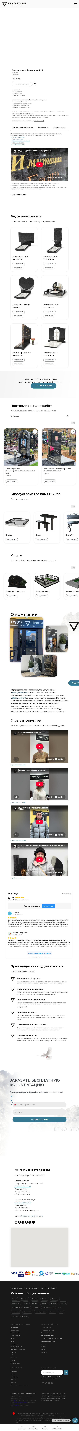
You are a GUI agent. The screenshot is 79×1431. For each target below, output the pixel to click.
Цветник (13, 1360)
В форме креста (15, 1333)
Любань (63, 1303)
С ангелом (13, 1352)
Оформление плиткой (47, 1330)
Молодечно (16, 1307)
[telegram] (22, 1222)
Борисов (35, 1299)
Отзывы (13, 1374)
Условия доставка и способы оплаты (51, 1338)
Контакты (13, 1382)
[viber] (19, 1222)
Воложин (55, 1299)
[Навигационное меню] (75, 4)
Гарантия (13, 1379)
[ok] (29, 1222)
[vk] (33, 1222)
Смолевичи (15, 1312)
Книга (12, 1341)
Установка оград (43, 591)
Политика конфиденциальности (20, 1385)
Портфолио (14, 1371)
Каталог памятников (20, 1324)
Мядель (26, 1307)
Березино (24, 1299)
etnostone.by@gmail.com (31, 1216)
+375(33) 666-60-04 (19, 698)
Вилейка (44, 1299)
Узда (61, 1312)
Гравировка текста (18, 139)
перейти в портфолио (18, 765)
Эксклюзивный (15, 1363)
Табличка (13, 1355)
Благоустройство (49, 1324)
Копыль (34, 1303)
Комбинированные (16, 1346)
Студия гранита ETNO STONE (49, 1393)
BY (15, 1400)
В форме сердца (15, 1335)
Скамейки (70, 535)
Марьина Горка (47, 1307)
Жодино (24, 1316)
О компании (16, 1368)
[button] (43, 386)
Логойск (53, 1303)
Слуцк (59, 1307)
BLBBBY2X (16, 1405)
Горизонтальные (15, 1330)
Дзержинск (15, 1303)
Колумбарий (14, 1344)
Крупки (44, 1303)
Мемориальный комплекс (18, 1349)
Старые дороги (40, 1312)
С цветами (13, 1357)
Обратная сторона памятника (21, 141)
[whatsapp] (26, 1222)
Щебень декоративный (48, 1341)
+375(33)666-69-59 (39, 120)
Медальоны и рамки (18, 142)
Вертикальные (15, 1327)
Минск (14, 1299)
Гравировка (44, 1344)
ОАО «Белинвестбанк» (20, 1402)
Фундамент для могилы (48, 1335)
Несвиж (36, 1307)
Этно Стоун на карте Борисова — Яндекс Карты (39, 957)
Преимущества (15, 1376)
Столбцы (52, 1312)
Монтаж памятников (47, 1333)
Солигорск (27, 1312)
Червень (15, 1316)
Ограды (9, 535)
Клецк (26, 1303)
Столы (38, 535)
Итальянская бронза (18, 144)
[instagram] (16, 1222)
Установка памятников (15, 591)
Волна (12, 1338)
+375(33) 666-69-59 (19, 693)
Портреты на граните (18, 137)
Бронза (43, 1355)
